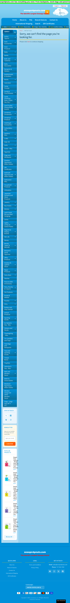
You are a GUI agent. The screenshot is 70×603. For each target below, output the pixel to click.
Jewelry (10, 202)
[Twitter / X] (58, 571)
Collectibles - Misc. (8, 129)
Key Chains (10, 206)
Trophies (7, 363)
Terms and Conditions (35, 564)
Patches (6, 278)
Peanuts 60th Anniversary (8, 283)
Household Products (10, 186)
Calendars (7, 83)
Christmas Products (10, 119)
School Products (7, 314)
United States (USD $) (34, 587)
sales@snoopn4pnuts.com (60, 564)
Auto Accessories (10, 43)
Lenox (6, 219)
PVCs (10, 304)
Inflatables (7, 190)
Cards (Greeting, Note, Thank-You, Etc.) (10, 99)
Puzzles (10, 301)
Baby (10, 52)
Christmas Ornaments (10, 114)
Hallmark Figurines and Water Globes (10, 174)
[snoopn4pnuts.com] (34, 12)
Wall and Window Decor (10, 373)
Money (6, 240)
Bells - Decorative (7, 65)
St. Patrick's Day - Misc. (8, 324)
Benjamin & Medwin (8, 70)
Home (14, 20)
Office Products (10, 259)
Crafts (10, 139)
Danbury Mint (10, 134)
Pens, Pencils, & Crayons (10, 288)
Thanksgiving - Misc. (8, 334)
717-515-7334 (60, 567)
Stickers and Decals (10, 329)
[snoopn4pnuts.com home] (35, 555)
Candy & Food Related (10, 92)
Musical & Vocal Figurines (7, 252)
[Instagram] (11, 420)
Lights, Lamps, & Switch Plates (10, 224)
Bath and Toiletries (10, 60)
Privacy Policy (35, 567)
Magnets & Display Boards (10, 231)
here (28, 41)
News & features (41, 20)
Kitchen (10, 209)
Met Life (10, 237)
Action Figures (10, 37)
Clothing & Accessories (10, 124)
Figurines (7, 152)
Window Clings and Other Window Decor (7, 394)
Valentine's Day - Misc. (7, 367)
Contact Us (54, 20)
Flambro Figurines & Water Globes (8, 162)
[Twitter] (6, 415)
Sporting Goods (10, 319)
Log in (56, 6)
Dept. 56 (7, 142)
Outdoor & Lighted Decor (10, 264)
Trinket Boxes (6, 359)
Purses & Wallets (7, 296)
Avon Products (7, 48)
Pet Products (8, 292)
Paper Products (10, 271)
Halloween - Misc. (8, 181)
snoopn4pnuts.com (34, 597)
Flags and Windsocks (10, 156)
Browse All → (10, 536)
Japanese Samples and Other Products (8, 196)
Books (10, 80)
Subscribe (10, 444)
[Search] (15, 32)
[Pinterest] (6, 420)
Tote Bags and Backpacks (7, 345)
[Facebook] (11, 415)
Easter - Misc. (8, 149)
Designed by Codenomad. (35, 599)
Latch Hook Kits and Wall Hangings (8, 214)
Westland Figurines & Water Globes (8, 385)
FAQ (30, 20)
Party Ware (10, 275)
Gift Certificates (48, 23)
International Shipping (24, 23)
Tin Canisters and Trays (8, 339)
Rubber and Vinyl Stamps (8, 308)
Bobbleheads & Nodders (8, 75)
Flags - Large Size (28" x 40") (8, 403)
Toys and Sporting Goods (10, 352)
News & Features (12, 567)
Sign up (63, 6)
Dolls (10, 145)
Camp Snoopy (6, 87)
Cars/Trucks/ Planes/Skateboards (10, 107)
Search (37, 23)
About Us (23, 20)
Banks (6, 55)
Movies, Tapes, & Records (10, 245)
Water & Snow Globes (8, 379)
